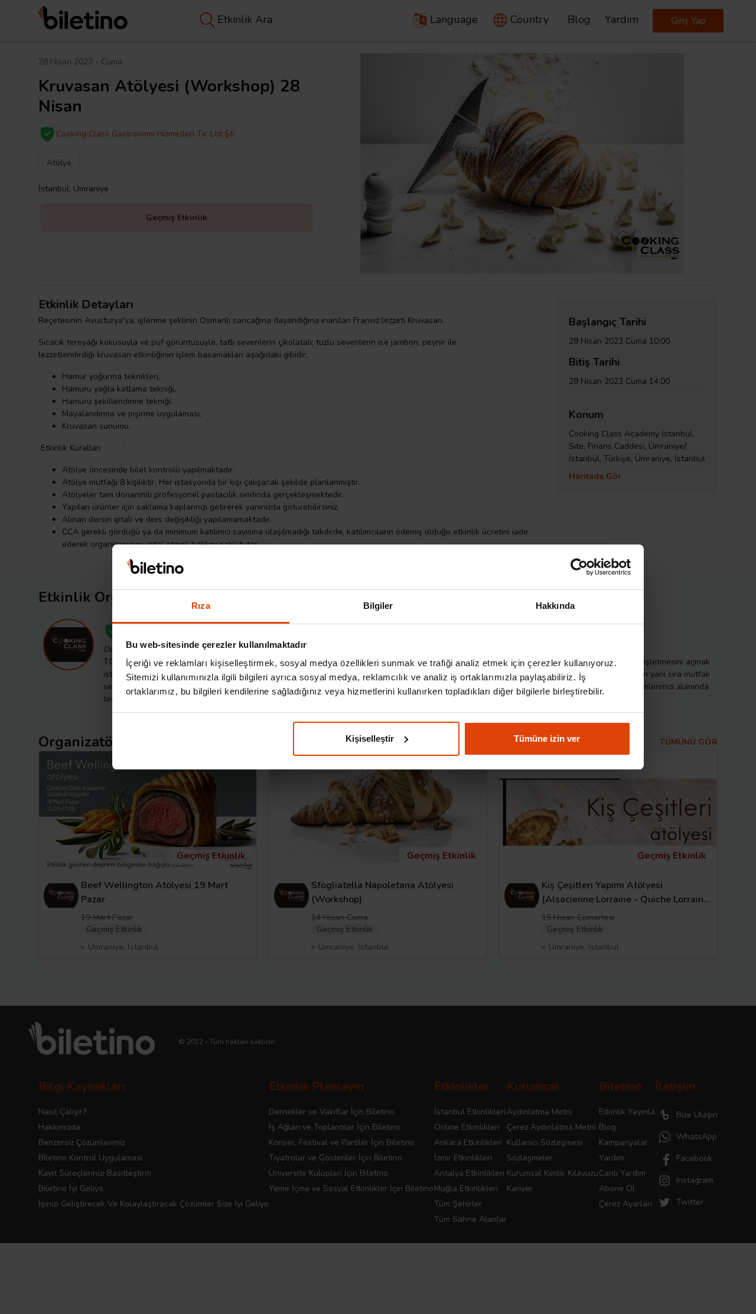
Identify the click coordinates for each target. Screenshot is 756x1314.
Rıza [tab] (200, 606)
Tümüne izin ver (547, 738)
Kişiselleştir (370, 738)
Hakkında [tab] (555, 606)
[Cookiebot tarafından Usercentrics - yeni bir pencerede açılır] (579, 567)
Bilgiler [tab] (378, 606)
